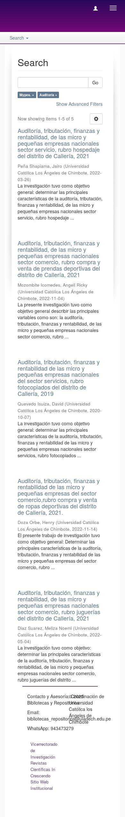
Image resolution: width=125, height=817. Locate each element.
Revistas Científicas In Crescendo (42, 769)
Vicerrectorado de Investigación (43, 750)
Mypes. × (27, 94)
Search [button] (17, 38)
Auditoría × (48, 94)
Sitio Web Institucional (41, 785)
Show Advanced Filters (79, 104)
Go (95, 82)
